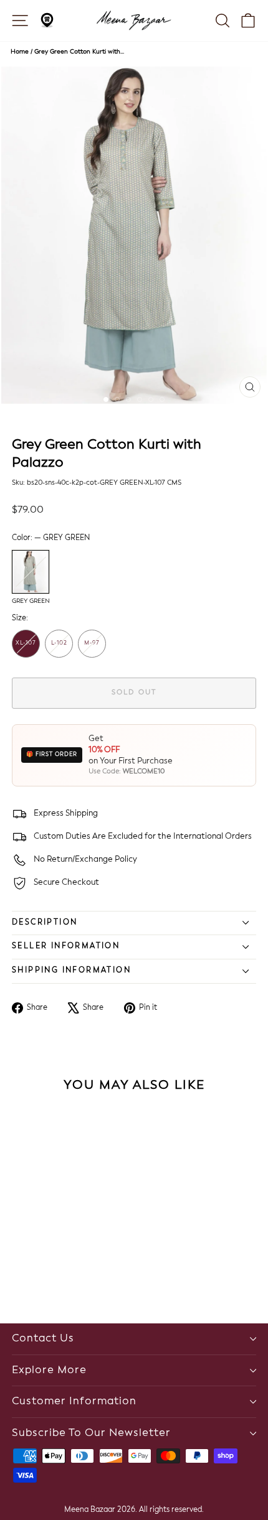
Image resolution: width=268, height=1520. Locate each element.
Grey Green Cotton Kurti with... (79, 52)
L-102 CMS (59, 649)
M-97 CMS (92, 649)
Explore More (49, 1370)
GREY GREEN (30, 572)
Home (20, 52)
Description (44, 922)
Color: (51, 538)
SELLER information (66, 946)
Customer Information (74, 1401)
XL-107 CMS (26, 649)
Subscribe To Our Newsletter (91, 1433)
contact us (43, 1338)
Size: (20, 618)
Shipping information (71, 970)
